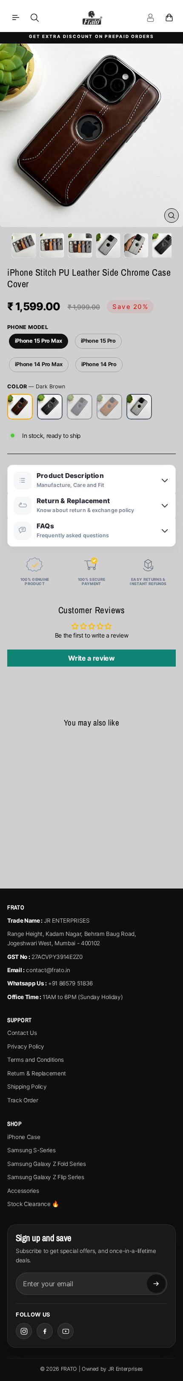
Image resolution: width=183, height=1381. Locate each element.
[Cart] (169, 17)
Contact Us (22, 1032)
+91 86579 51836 (70, 983)
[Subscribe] (156, 1283)
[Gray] (139, 407)
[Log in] (150, 17)
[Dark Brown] (20, 407)
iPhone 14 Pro (99, 364)
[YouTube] (65, 1331)
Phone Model (27, 327)
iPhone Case (23, 1136)
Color (36, 386)
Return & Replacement (36, 1073)
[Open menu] (15, 17)
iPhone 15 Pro (98, 341)
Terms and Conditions (35, 1059)
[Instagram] (24, 1331)
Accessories (23, 1190)
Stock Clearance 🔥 (33, 1203)
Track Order (22, 1100)
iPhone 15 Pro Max (38, 341)
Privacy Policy (25, 1046)
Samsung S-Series (31, 1150)
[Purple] (79, 407)
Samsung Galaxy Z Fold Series (46, 1163)
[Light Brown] (109, 407)
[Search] (34, 17)
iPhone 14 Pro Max (39, 364)
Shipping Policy (27, 1086)
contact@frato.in (48, 970)
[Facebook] (45, 1331)
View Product (39, 857)
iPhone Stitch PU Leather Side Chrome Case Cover (39, 812)
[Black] (50, 407)
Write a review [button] (91, 658)
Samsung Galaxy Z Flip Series (45, 1177)
